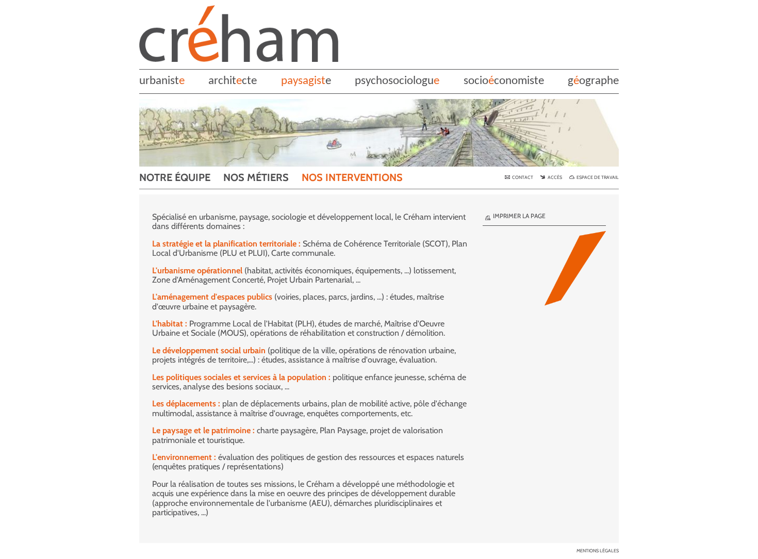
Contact (522, 177)
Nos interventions (352, 177)
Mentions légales (597, 550)
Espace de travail (597, 177)
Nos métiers (256, 177)
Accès (555, 177)
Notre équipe (174, 177)
